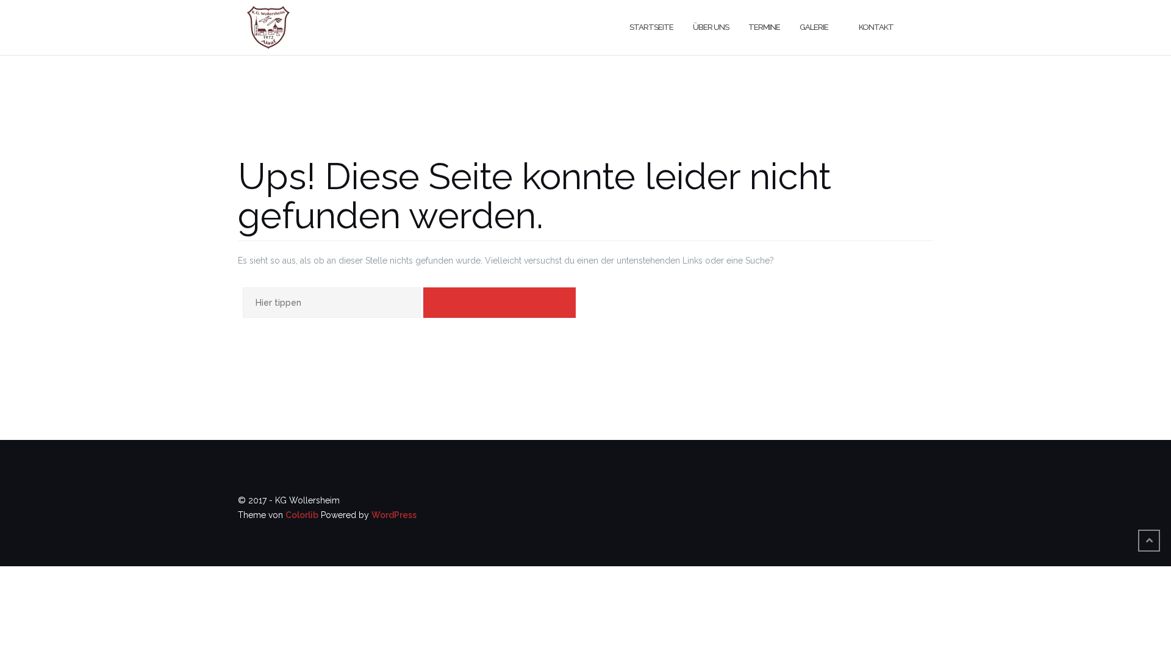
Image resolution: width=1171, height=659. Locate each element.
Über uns (711, 27)
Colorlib (301, 515)
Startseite (651, 27)
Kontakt (876, 27)
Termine (764, 27)
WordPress (394, 515)
